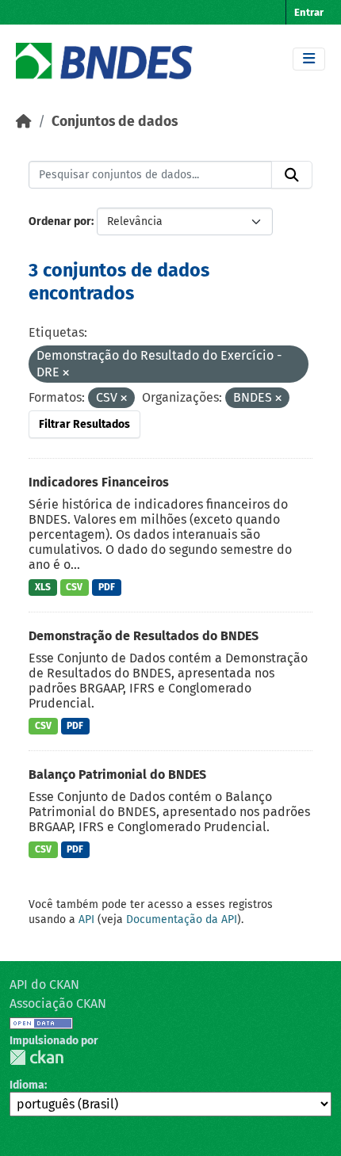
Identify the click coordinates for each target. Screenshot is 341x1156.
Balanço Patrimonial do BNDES (117, 774)
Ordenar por (60, 221)
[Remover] (66, 373)
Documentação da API (181, 919)
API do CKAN (44, 984)
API (86, 919)
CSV (74, 587)
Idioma (27, 1085)
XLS (43, 587)
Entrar (309, 12)
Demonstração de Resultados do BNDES (144, 635)
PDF (106, 587)
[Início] (24, 121)
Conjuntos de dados (115, 121)
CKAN (36, 1057)
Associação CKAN (58, 1003)
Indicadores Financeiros (99, 482)
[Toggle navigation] (309, 59)
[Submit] (291, 175)
